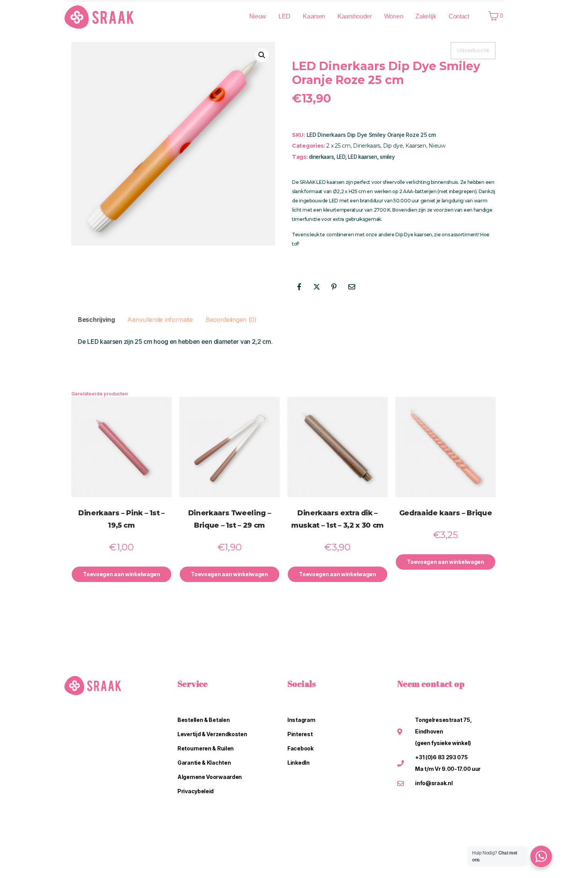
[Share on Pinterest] (334, 286)
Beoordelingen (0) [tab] (231, 319)
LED (284, 16)
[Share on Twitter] (317, 286)
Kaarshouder (355, 16)
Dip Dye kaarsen (413, 234)
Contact (459, 16)
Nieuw (258, 16)
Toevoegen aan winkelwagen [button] (121, 574)
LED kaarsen (362, 157)
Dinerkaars (366, 145)
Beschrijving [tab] (96, 319)
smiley (387, 157)
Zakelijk (425, 16)
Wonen (393, 16)
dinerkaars (321, 157)
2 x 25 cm (338, 145)
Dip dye (393, 145)
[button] (262, 55)
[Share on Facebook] (299, 286)
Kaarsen (314, 16)
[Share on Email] (352, 286)
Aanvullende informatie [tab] (159, 319)
